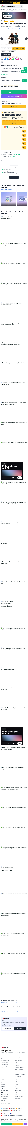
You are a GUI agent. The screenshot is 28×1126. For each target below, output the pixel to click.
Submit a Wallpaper (19, 1096)
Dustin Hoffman (4, 1011)
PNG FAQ (3, 1102)
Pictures (3, 1084)
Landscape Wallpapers (20, 1074)
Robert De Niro (4, 1002)
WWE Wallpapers (18, 1071)
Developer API (18, 1098)
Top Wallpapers (4, 1064)
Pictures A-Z (17, 1084)
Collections (3, 1058)
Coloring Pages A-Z (19, 1090)
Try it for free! (14, 106)
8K (17, 86)
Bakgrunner (12, 1115)
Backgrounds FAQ (5, 1096)
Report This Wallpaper (6, 160)
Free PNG (3, 1088)
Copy (25, 68)
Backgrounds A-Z (18, 1082)
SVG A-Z (16, 1086)
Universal (17, 1011)
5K (14, 86)
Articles (2, 1067)
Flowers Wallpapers (19, 1058)
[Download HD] (24, 131)
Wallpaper (20, 1108)
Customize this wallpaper (14, 96)
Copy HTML (24, 71)
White (9, 28)
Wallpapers (6, 20)
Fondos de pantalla (12, 1112)
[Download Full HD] (24, 135)
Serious (15, 28)
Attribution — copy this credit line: (9, 65)
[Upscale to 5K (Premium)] (24, 143)
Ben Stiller (12, 20)
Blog (16, 1094)
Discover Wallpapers (5, 1060)
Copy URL (24, 80)
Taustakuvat (19, 1115)
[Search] (21, 6)
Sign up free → (20, 1028)
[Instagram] (16, 59)
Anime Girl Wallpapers (19, 1072)
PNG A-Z (16, 1088)
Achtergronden (6, 1113)
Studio (12, 28)
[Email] (18, 59)
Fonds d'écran (15, 1113)
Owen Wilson (17, 1009)
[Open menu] (25, 6)
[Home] (1, 20)
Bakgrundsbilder (6, 1110)
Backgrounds (4, 1082)
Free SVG (3, 1086)
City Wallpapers (18, 1076)
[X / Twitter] (8, 59)
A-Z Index (3, 1057)
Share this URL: (4, 77)
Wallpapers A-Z (18, 1081)
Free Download (15, 92)
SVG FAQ (3, 1100)
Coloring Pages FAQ (5, 1103)
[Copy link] (21, 59)
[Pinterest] (10, 59)
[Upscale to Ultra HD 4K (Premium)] (24, 139)
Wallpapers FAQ (4, 1094)
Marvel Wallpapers (19, 1057)
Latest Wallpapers (5, 1062)
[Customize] (25, 1124)
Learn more (8, 1028)
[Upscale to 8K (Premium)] (24, 147)
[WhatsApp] (13, 59)
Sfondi (4, 1112)
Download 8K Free (18, 1123)
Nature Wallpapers (19, 1069)
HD (2, 86)
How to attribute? (4, 74)
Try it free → (16, 2)
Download (14, 123)
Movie (16, 1002)
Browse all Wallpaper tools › (7, 189)
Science (5, 28)
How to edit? (12, 156)
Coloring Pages (4, 1090)
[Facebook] (5, 59)
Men (2, 28)
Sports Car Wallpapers (19, 1067)
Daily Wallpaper (4, 1066)
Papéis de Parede (16, 1110)
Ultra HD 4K (10, 86)
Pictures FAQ (4, 1098)
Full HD (5, 86)
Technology (20, 28)
